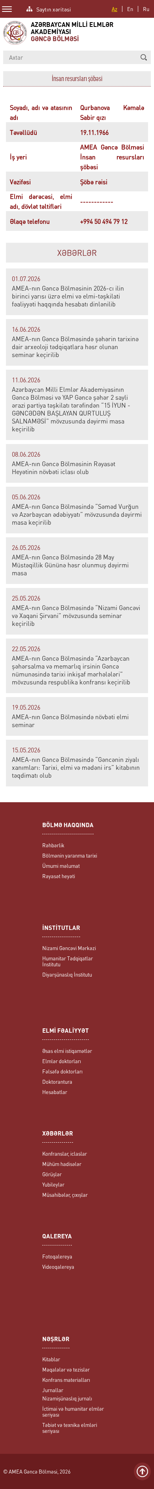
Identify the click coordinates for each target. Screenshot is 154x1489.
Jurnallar (52, 1390)
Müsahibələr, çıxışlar (65, 1195)
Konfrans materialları (66, 1380)
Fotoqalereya (57, 1256)
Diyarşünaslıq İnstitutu (67, 974)
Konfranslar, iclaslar (64, 1153)
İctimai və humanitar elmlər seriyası (73, 1411)
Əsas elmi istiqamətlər (67, 1051)
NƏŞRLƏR (55, 1340)
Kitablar (51, 1359)
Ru (146, 9)
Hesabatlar (54, 1092)
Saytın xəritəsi (53, 8)
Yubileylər (53, 1184)
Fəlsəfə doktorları (62, 1071)
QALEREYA (57, 1237)
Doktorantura (57, 1082)
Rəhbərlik (53, 845)
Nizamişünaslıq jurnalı (67, 1398)
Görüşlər (52, 1174)
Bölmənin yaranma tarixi (69, 855)
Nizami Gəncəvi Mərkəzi (69, 948)
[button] (144, 57)
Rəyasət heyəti (58, 876)
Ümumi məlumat (61, 866)
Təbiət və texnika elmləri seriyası (69, 1428)
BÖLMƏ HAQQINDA (68, 826)
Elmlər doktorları (61, 1061)
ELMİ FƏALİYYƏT (65, 1031)
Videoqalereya (58, 1267)
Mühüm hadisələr (61, 1164)
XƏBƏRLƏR (77, 253)
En (130, 9)
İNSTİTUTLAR (61, 929)
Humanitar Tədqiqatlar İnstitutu (67, 961)
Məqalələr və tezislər (66, 1369)
